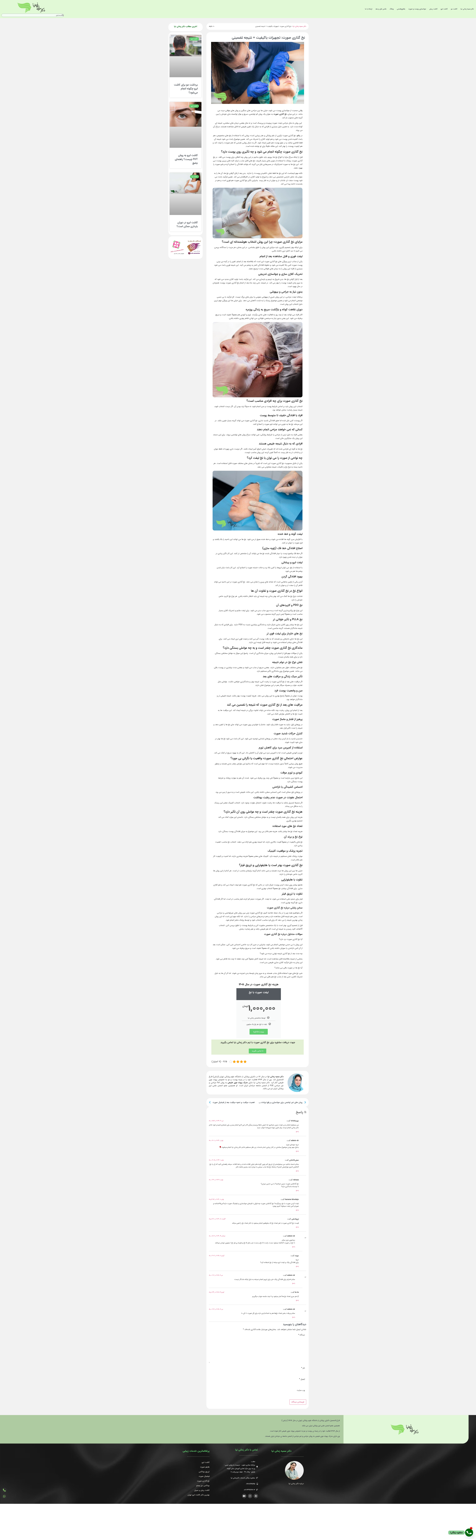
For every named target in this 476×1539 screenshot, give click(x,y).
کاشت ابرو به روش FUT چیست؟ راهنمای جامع (186, 159)
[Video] (244, 1496)
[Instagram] (250, 1496)
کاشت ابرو (444, 9)
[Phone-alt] (4, 1490)
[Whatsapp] (4, 1496)
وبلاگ (392, 9)
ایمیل (302, 1379)
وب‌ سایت (301, 1390)
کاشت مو (454, 9)
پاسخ (297, 1132)
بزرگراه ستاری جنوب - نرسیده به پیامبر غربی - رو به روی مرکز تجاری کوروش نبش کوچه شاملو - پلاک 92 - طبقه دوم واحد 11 (239, 1468)
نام (303, 1368)
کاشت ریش (433, 9)
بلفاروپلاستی (401, 9)
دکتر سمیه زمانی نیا (467, 9)
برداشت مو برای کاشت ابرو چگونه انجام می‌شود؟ (186, 89)
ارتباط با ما (368, 9)
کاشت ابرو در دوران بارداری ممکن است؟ (187, 224)
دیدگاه (301, 1335)
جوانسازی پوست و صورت (417, 9)
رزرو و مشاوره (258, 1031)
